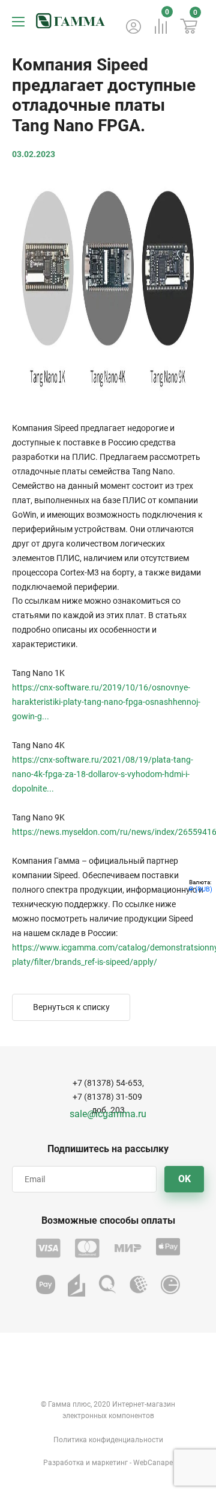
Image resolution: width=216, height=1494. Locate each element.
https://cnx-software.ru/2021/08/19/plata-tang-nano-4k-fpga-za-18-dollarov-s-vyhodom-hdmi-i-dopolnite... (102, 774)
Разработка (63, 1462)
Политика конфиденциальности (108, 1440)
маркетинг (110, 1462)
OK (184, 1179)
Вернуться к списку (71, 1007)
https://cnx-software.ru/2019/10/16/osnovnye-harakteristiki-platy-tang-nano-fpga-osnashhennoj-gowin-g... (106, 702)
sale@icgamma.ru (108, 1114)
